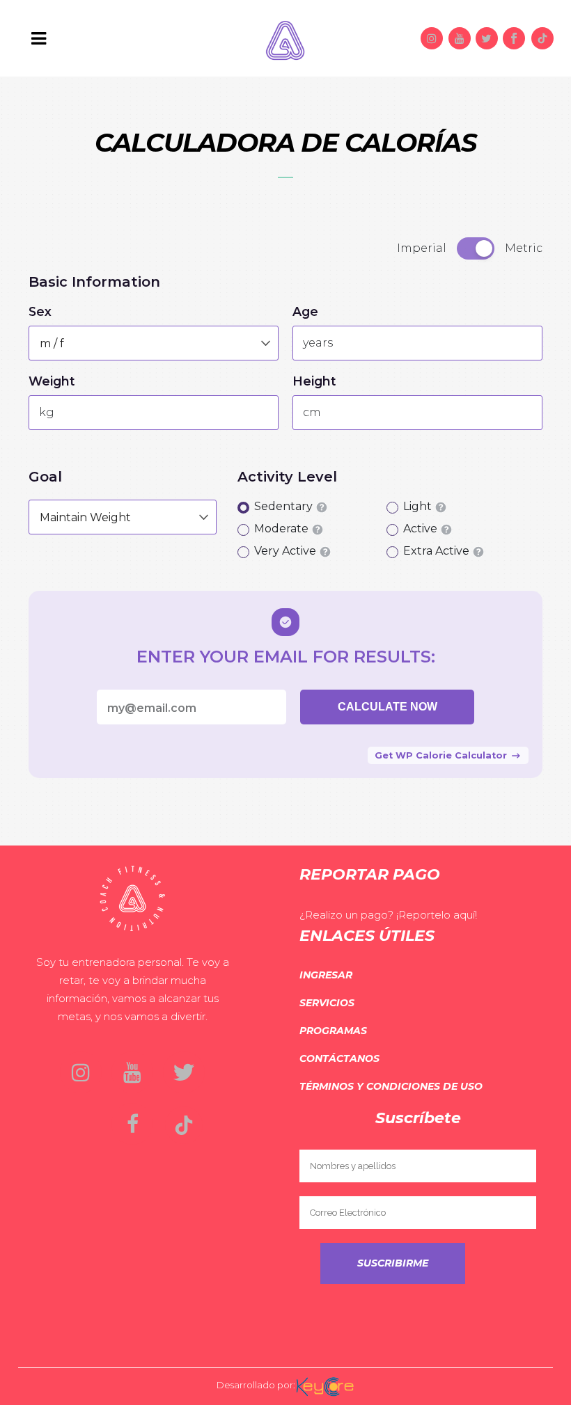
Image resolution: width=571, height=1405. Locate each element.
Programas (333, 1030)
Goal (45, 476)
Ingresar (325, 975)
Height (314, 381)
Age (305, 312)
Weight (52, 381)
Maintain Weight (85, 517)
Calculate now (387, 707)
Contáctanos (339, 1058)
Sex (40, 312)
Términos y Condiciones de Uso (391, 1086)
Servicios (326, 1003)
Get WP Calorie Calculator (441, 755)
